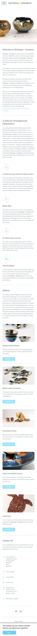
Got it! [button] (9, 632)
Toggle (4, 3)
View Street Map (10, 572)
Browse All (9, 359)
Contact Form (9, 582)
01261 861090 (10, 577)
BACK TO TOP (18, 621)
